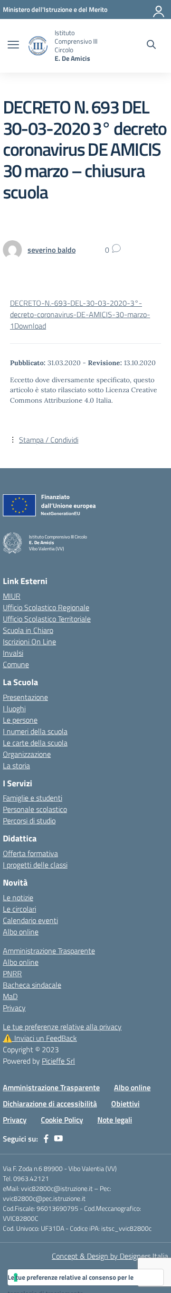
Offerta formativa (30, 853)
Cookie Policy (62, 1119)
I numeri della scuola (35, 731)
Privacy (14, 1007)
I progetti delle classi (35, 864)
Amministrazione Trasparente (49, 950)
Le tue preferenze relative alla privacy (62, 1026)
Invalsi (13, 653)
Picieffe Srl (58, 1060)
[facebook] (46, 1138)
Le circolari (19, 909)
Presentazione (25, 697)
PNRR (12, 973)
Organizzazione (27, 754)
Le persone (20, 720)
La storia (16, 765)
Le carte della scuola (35, 742)
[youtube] (58, 1138)
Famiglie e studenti (32, 797)
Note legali (114, 1119)
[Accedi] (159, 9)
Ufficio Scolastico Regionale (46, 607)
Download (30, 325)
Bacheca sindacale (32, 985)
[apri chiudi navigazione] (13, 45)
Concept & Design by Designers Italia (110, 1256)
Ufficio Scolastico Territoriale (47, 618)
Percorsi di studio (29, 820)
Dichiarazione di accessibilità (50, 1103)
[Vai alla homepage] (38, 46)
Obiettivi (125, 1103)
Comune (16, 664)
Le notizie (18, 897)
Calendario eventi (30, 920)
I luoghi (14, 708)
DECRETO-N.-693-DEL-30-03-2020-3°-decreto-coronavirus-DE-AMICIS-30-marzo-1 (80, 314)
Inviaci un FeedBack (40, 1038)
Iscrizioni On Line (29, 641)
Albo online (20, 931)
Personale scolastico (35, 809)
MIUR (11, 596)
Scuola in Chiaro (28, 630)
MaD (10, 996)
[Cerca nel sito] (151, 45)
